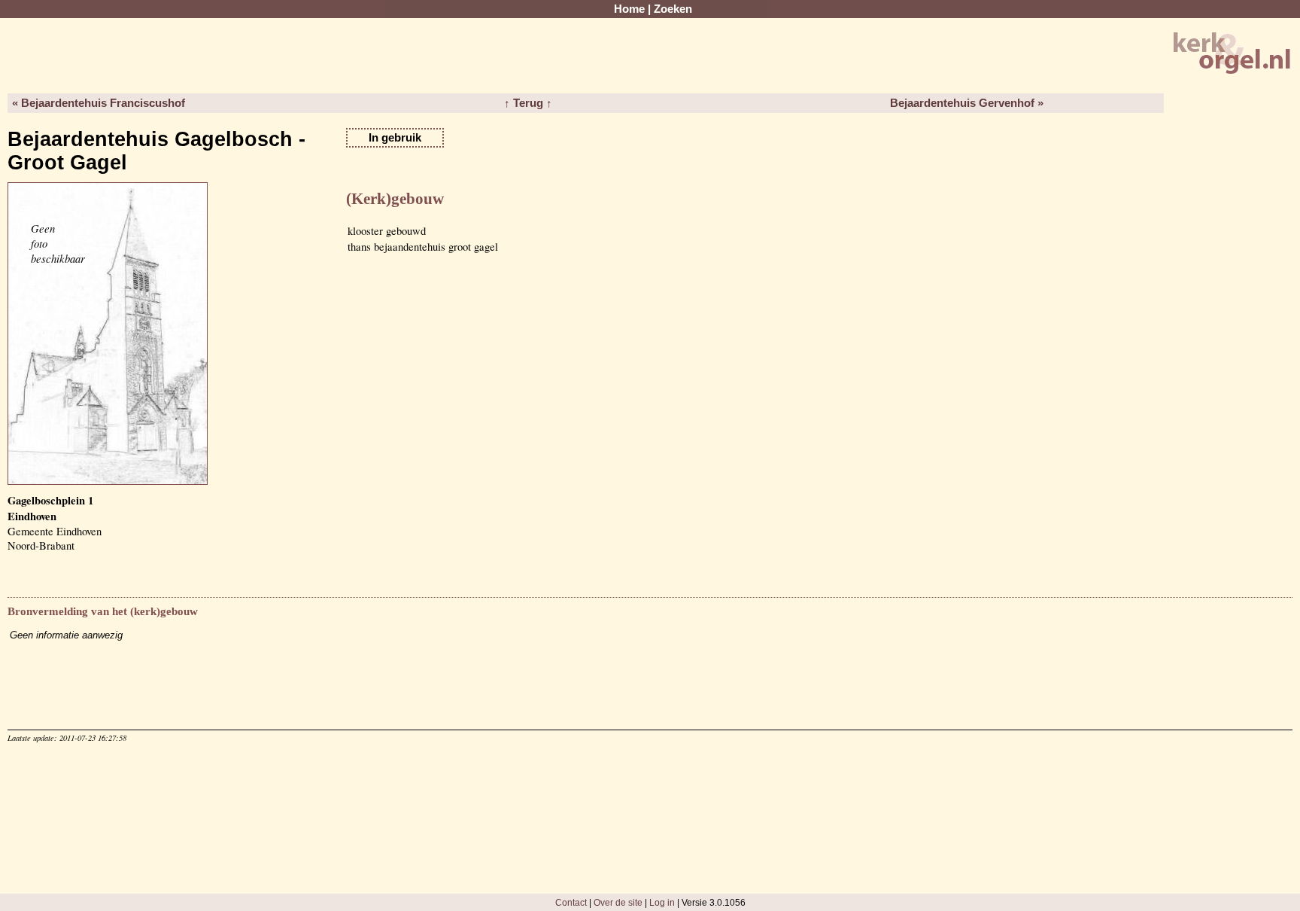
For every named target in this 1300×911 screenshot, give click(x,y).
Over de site (618, 902)
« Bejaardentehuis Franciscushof (98, 103)
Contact (571, 902)
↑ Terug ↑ (528, 103)
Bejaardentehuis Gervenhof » (966, 103)
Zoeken (673, 9)
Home (629, 9)
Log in (662, 902)
